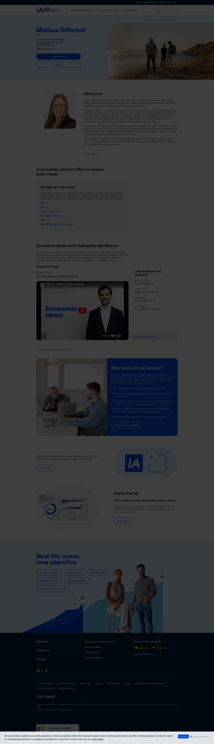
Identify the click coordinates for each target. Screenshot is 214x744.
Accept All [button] (183, 736)
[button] (199, 736)
